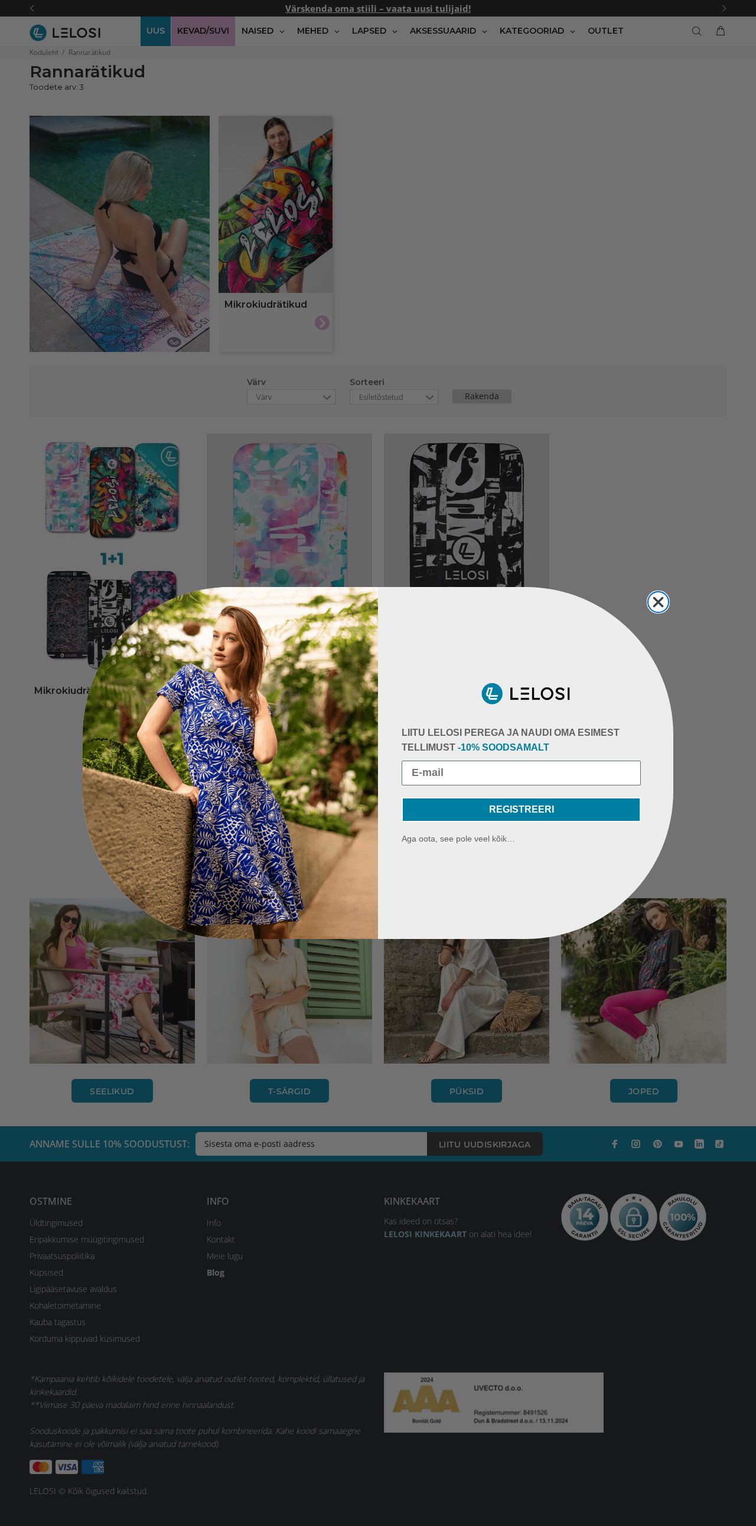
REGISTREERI (521, 809)
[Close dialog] (658, 602)
